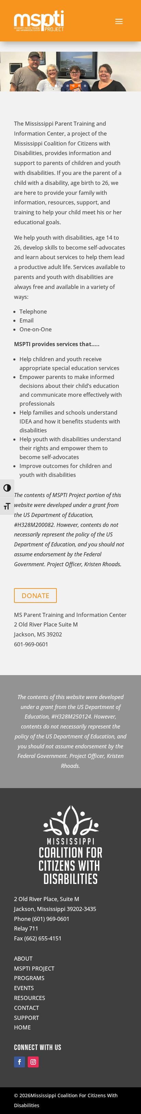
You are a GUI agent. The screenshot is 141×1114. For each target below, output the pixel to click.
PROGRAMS (29, 978)
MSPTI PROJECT (34, 968)
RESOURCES (29, 998)
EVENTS (24, 988)
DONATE (35, 595)
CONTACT (26, 1008)
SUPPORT (26, 1018)
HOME (22, 1027)
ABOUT (23, 958)
